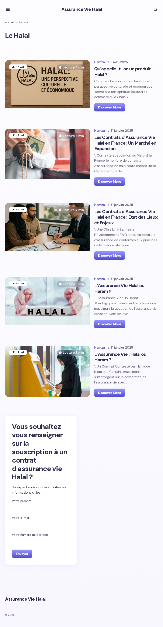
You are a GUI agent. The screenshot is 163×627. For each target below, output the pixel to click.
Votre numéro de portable (30, 535)
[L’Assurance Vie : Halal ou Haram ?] (47, 371)
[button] (7, 9)
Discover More (109, 107)
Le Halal (18, 66)
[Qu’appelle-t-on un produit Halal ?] (47, 85)
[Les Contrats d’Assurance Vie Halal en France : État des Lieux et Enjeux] (47, 231)
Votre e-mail (21, 518)
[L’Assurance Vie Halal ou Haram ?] (47, 302)
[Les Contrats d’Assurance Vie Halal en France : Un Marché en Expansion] (47, 157)
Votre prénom (21, 501)
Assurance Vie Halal (81, 9)
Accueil (9, 22)
